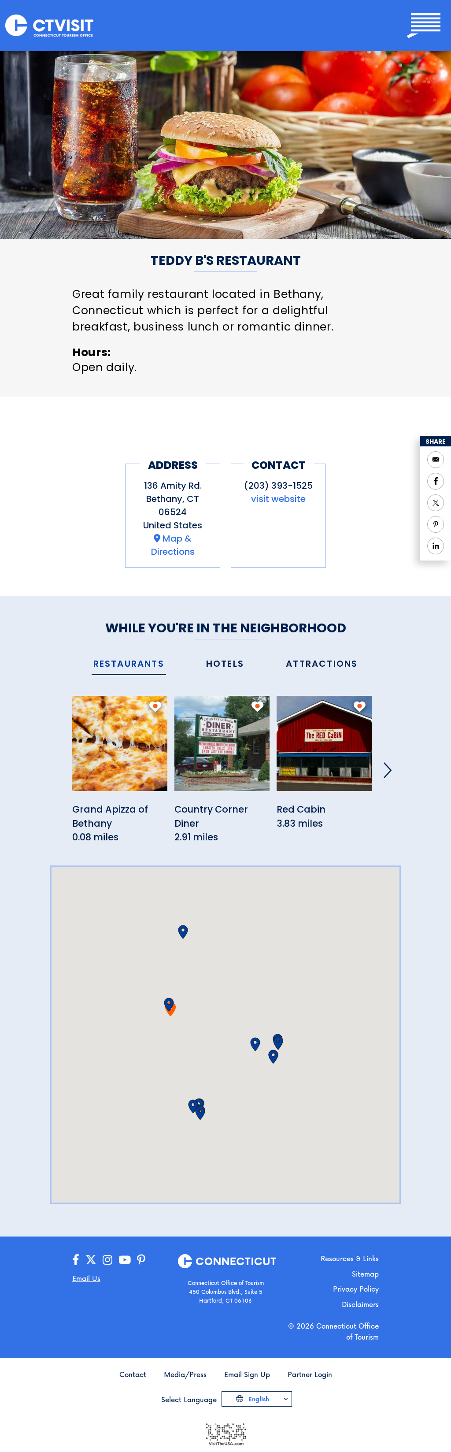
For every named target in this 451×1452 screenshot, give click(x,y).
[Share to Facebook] (435, 481)
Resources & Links (350, 1258)
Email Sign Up (247, 1374)
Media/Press (185, 1374)
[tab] (129, 664)
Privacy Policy (356, 1288)
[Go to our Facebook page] (75, 1260)
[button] (168, 1004)
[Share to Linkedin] (435, 546)
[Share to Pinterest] (435, 524)
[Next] (387, 770)
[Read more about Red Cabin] (324, 748)
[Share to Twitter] (435, 502)
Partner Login (310, 1374)
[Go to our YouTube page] (124, 1260)
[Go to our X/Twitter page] (90, 1260)
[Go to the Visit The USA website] (225, 1433)
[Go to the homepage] (49, 25)
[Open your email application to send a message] (435, 459)
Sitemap (365, 1273)
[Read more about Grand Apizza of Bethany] (119, 748)
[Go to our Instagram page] (107, 1260)
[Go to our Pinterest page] (141, 1260)
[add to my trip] (155, 706)
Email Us (86, 1278)
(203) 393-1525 (278, 485)
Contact (132, 1374)
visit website (278, 499)
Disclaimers (360, 1304)
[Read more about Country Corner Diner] (222, 748)
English (258, 1399)
